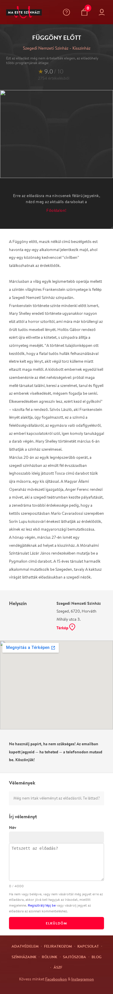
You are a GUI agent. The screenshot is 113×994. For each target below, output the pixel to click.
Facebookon (56, 979)
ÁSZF (58, 967)
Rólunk (49, 956)
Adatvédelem (25, 946)
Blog (96, 956)
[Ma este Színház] (24, 12)
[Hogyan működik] (68, 12)
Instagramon (82, 979)
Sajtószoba (74, 956)
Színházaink (24, 956)
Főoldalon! (56, 210)
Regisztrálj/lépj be (42, 905)
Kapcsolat (88, 946)
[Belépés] (103, 12)
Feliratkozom (58, 946)
